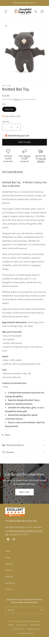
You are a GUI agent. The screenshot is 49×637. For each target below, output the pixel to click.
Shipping (16, 99)
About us (9, 576)
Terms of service (19, 629)
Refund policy (35, 625)
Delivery (9, 563)
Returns (8, 570)
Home (8, 551)
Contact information (26, 633)
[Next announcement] (44, 3)
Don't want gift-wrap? (12, 171)
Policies (8, 589)
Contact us (10, 582)
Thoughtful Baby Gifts (23, 621)
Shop (7, 557)
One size (9, 109)
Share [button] (7, 434)
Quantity (6, 121)
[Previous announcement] (5, 3)
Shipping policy (33, 629)
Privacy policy (22, 625)
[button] (6, 11)
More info (24, 492)
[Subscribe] (40, 610)
